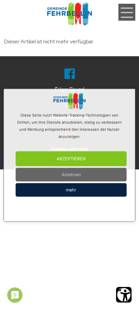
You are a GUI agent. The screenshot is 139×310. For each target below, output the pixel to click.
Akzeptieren (71, 158)
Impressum (50, 209)
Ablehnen (71, 174)
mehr (71, 189)
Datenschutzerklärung (80, 209)
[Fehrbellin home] (69, 13)
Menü (127, 7)
